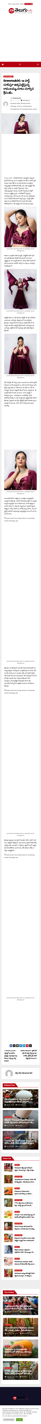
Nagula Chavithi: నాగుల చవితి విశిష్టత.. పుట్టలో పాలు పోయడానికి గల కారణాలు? (25, 1240)
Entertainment (8, 76)
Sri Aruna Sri (17, 98)
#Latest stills (15, 103)
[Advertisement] (20, 37)
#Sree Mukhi (25, 103)
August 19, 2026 (12, 1355)
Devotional (8, 1117)
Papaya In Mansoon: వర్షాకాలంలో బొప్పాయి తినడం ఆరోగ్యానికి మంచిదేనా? (23, 1193)
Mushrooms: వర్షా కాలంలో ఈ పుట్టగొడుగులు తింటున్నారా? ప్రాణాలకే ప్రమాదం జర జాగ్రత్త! (19, 1101)
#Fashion (26, 100)
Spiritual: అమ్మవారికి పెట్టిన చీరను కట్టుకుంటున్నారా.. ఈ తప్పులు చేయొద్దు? (24, 1275)
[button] (20, 64)
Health (7, 1096)
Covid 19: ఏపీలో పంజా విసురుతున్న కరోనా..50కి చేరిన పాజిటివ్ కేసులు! (20, 1141)
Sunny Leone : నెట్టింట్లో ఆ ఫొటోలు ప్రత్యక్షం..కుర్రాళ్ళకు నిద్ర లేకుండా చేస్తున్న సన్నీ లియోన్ (10, 1056)
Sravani (20, 1105)
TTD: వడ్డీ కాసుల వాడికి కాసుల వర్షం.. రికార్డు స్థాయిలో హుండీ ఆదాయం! (23, 1205)
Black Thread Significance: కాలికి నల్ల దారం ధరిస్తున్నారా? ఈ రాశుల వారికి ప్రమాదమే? (19, 1122)
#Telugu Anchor (16, 106)
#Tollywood (27, 106)
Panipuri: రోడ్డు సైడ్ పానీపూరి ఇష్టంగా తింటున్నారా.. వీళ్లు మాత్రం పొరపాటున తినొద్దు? (24, 1170)
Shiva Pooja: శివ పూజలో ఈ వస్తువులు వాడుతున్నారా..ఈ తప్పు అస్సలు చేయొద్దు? (24, 1229)
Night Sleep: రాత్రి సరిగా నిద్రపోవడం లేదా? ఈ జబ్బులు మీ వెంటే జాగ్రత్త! (23, 1252)
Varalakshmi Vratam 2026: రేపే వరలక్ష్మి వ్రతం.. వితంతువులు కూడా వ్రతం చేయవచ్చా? (25, 1182)
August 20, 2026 (13, 1312)
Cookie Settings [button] (9, 1419)
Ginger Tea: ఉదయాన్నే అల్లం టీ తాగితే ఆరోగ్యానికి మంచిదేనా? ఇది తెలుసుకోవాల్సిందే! (24, 1217)
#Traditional (14, 109)
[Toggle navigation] (38, 64)
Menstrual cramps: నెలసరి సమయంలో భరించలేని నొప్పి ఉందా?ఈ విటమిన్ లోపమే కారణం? (24, 1264)
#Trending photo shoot (28, 109)
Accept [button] (19, 1419)
